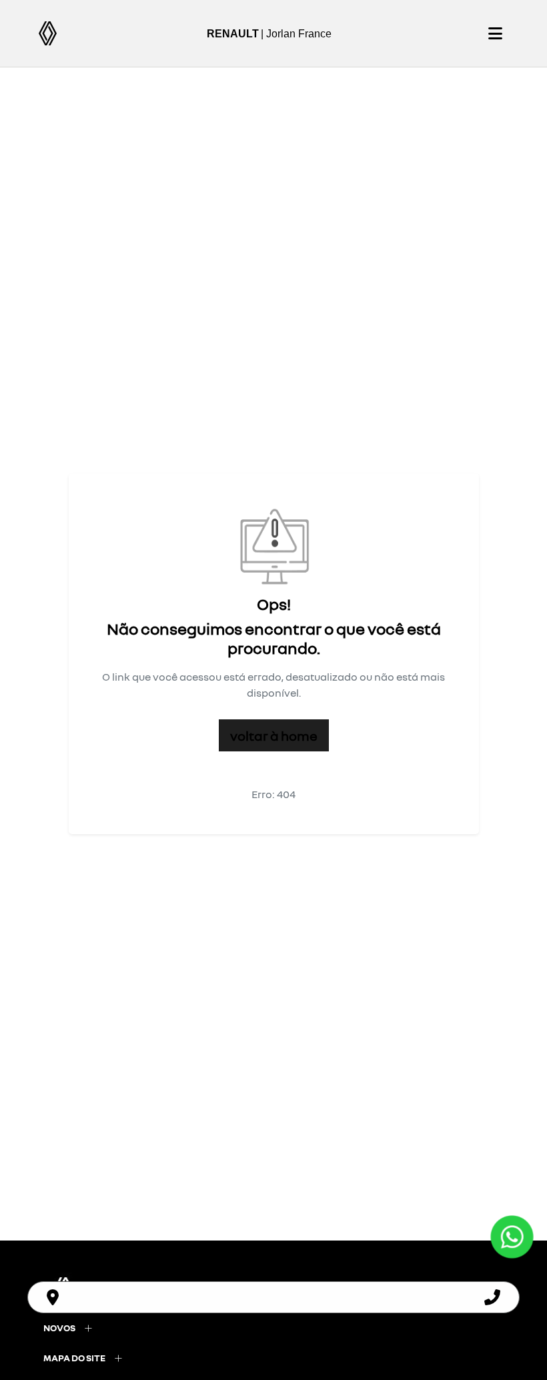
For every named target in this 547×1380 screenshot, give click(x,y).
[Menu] (495, 33)
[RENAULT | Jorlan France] (48, 33)
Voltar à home (274, 735)
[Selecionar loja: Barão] (53, 1297)
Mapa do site (74, 1357)
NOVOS (59, 1327)
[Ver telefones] (492, 1297)
